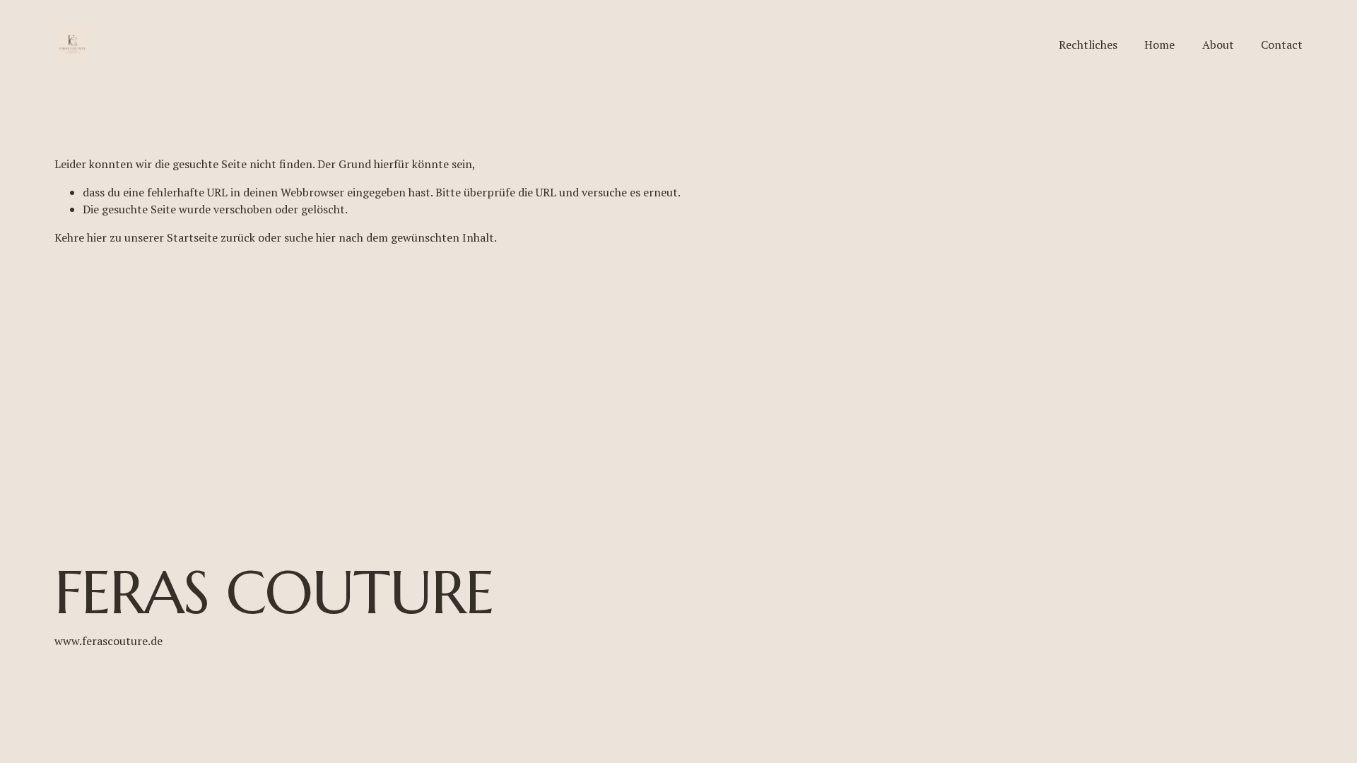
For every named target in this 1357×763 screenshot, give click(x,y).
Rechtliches (1088, 44)
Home (1159, 44)
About (1218, 44)
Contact (1282, 44)
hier (97, 237)
